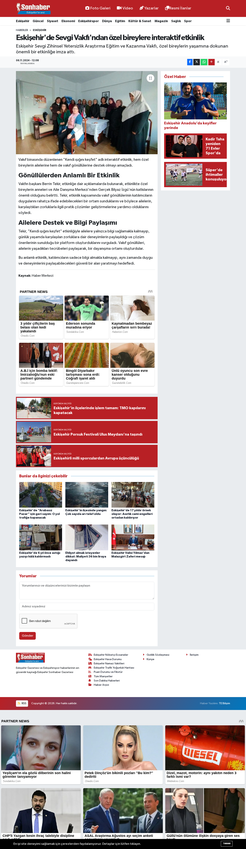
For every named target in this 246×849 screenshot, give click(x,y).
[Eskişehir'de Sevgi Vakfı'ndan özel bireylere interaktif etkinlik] (87, 112)
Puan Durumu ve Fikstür (108, 671)
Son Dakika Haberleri (107, 680)
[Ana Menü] (228, 21)
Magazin (161, 21)
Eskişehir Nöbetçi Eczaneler (111, 654)
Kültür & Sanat (139, 21)
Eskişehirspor (88, 21)
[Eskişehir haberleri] (33, 8)
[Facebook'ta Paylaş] (190, 62)
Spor (188, 21)
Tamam (226, 843)
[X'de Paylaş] (196, 62)
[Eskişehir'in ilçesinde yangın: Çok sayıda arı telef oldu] (86, 494)
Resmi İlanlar (180, 8)
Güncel (38, 21)
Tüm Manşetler (103, 676)
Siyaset (52, 21)
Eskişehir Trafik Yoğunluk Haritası (114, 667)
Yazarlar (151, 8)
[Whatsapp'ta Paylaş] (204, 62)
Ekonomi (68, 21)
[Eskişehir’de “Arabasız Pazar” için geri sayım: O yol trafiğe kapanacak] (40, 494)
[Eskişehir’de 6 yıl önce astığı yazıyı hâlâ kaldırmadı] (40, 537)
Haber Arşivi (101, 684)
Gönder (27, 635)
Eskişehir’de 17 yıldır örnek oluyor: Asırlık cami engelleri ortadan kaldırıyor (132, 514)
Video (127, 8)
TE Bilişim (224, 703)
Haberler (22, 30)
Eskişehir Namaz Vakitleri (109, 663)
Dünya (107, 21)
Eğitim (120, 21)
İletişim (194, 654)
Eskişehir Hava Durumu (108, 659)
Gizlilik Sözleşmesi (158, 654)
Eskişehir (22, 21)
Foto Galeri (100, 8)
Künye (150, 659)
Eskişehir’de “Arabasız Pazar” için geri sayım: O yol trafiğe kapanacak (39, 514)
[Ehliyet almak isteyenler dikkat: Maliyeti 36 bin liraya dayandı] (86, 537)
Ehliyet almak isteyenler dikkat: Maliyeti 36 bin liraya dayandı (85, 556)
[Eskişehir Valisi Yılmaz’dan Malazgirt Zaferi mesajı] (132, 537)
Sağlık (176, 21)
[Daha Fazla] (211, 62)
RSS (23, 703)
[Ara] (228, 8)
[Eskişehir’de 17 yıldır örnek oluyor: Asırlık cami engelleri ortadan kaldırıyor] (132, 494)
